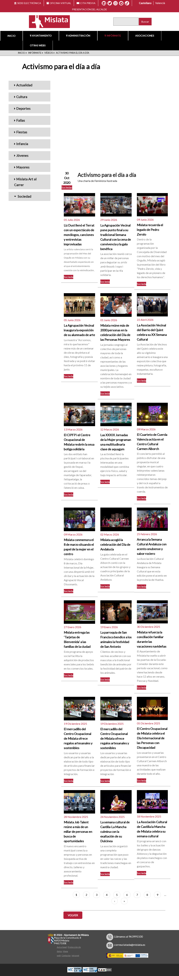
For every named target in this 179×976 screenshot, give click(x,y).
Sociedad (24, 196)
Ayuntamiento (42, 35)
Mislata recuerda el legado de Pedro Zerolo (150, 229)
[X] (109, 3)
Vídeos (48, 52)
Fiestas (21, 132)
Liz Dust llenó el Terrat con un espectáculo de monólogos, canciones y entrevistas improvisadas (79, 234)
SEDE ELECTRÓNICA (29, 3)
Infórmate (114, 35)
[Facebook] (103, 3)
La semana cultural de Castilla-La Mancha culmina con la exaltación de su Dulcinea (115, 831)
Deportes (23, 108)
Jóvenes (22, 155)
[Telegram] (121, 3)
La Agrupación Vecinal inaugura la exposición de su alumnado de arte (79, 330)
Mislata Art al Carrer (25, 182)
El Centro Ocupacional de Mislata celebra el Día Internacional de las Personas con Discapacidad (152, 738)
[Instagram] (115, 3)
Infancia (22, 144)
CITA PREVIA (87, 3)
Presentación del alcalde (89, 9)
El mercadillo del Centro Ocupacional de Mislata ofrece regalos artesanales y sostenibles (78, 738)
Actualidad (24, 85)
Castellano (145, 3)
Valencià (160, 3)
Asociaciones (144, 35)
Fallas (20, 120)
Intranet (75, 955)
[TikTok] (127, 3)
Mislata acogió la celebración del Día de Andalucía (115, 544)
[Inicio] (47, 21)
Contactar (66, 955)
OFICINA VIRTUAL (60, 3)
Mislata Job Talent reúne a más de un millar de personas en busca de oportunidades (78, 831)
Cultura (21, 97)
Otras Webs (38, 45)
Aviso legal (62, 947)
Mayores (23, 167)
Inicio (11, 35)
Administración (79, 35)
